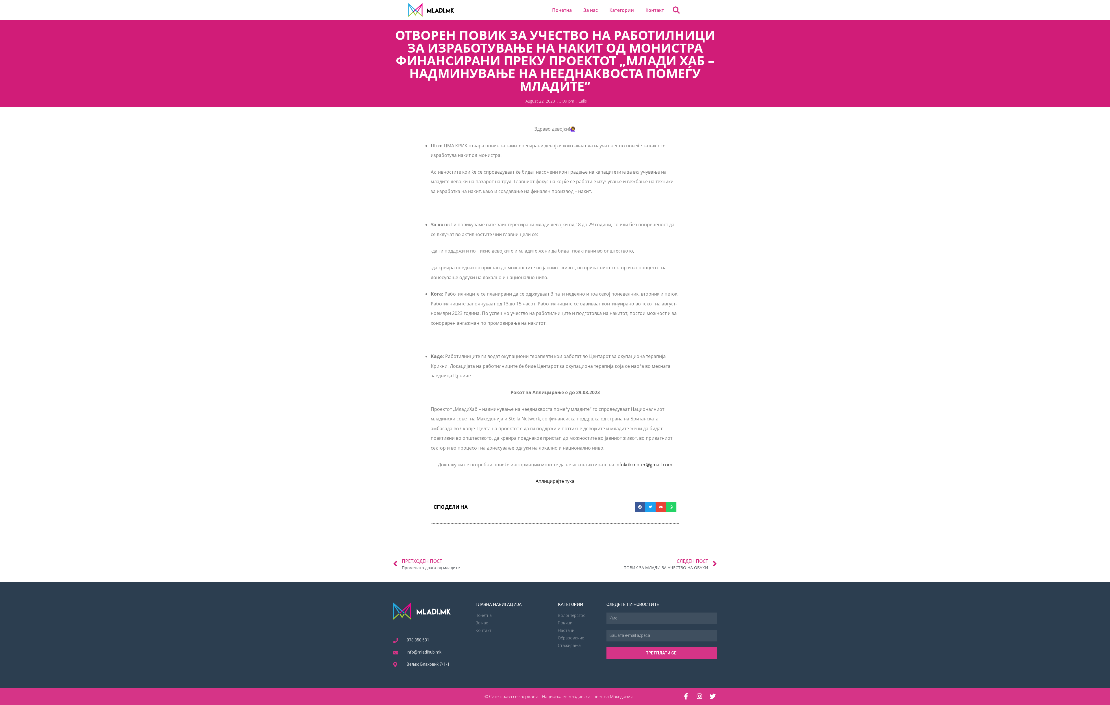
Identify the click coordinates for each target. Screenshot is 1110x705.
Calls (582, 101)
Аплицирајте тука (555, 481)
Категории (621, 10)
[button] (676, 9)
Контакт (654, 10)
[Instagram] (699, 696)
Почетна (562, 10)
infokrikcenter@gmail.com (643, 464)
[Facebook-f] (686, 696)
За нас (590, 10)
